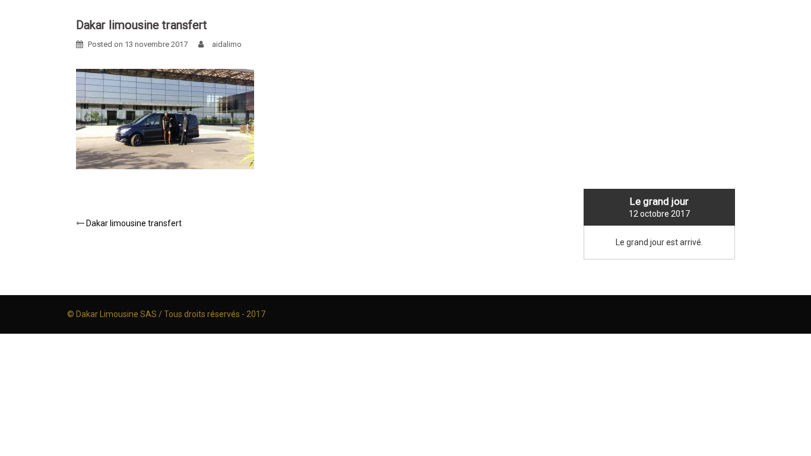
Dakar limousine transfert (134, 223)
